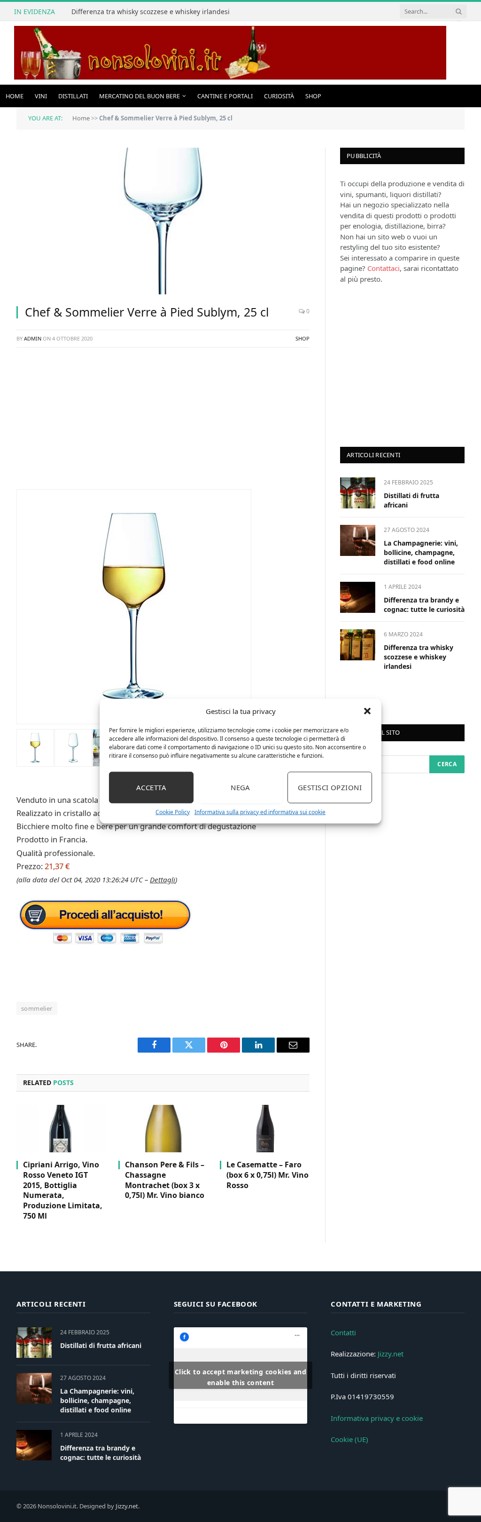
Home (14, 96)
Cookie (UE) (349, 1439)
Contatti (343, 1332)
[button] (367, 711)
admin (32, 338)
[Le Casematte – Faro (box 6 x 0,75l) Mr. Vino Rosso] (265, 1128)
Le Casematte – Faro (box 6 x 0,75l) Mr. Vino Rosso (267, 1175)
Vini (41, 96)
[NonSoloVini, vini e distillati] (230, 53)
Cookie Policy (172, 812)
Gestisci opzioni (330, 787)
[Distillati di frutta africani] (357, 492)
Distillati (73, 96)
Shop (313, 96)
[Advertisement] (163, 423)
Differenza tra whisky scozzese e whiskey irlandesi (150, 12)
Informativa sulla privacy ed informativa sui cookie (260, 812)
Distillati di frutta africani (411, 500)
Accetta (151, 787)
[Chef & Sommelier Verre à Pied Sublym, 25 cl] (163, 221)
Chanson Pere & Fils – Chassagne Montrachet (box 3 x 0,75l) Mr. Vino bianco (164, 1180)
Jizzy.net (390, 1353)
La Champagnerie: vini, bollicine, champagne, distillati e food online (421, 552)
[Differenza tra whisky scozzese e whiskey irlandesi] (357, 644)
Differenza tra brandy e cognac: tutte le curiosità (424, 604)
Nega (240, 787)
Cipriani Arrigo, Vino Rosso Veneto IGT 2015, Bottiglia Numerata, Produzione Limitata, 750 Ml (62, 1190)
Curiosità (279, 96)
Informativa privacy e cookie (377, 1418)
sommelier (37, 1008)
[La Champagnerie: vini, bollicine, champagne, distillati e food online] (357, 540)
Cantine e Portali (225, 96)
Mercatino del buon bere (139, 96)
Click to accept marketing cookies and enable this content (241, 1377)
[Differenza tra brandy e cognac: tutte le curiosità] (357, 597)
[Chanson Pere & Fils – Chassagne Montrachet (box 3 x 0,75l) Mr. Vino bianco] (163, 1128)
